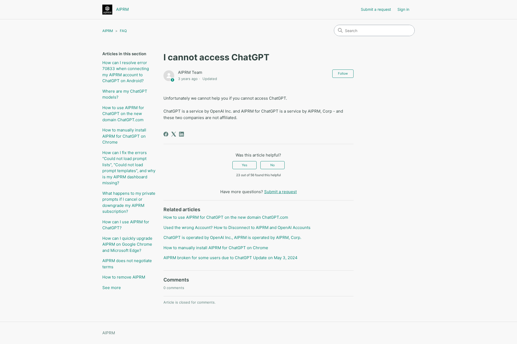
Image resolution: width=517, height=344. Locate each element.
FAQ (123, 31)
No (272, 165)
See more (111, 287)
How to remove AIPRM (123, 277)
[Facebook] (165, 134)
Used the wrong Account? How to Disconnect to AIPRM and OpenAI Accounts (236, 227)
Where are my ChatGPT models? (124, 94)
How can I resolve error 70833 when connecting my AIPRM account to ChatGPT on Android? (125, 72)
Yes (244, 165)
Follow (343, 73)
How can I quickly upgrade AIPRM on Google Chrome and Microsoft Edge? (127, 244)
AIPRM (107, 31)
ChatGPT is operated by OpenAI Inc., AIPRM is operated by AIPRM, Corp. (232, 237)
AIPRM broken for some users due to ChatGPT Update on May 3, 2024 (230, 257)
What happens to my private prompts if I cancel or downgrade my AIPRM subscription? (128, 202)
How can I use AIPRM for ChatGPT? (125, 225)
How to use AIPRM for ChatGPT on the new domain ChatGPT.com (123, 113)
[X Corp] (173, 134)
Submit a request (376, 9)
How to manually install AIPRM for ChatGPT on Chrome (124, 136)
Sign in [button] (403, 9)
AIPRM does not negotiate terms (127, 263)
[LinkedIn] (181, 134)
